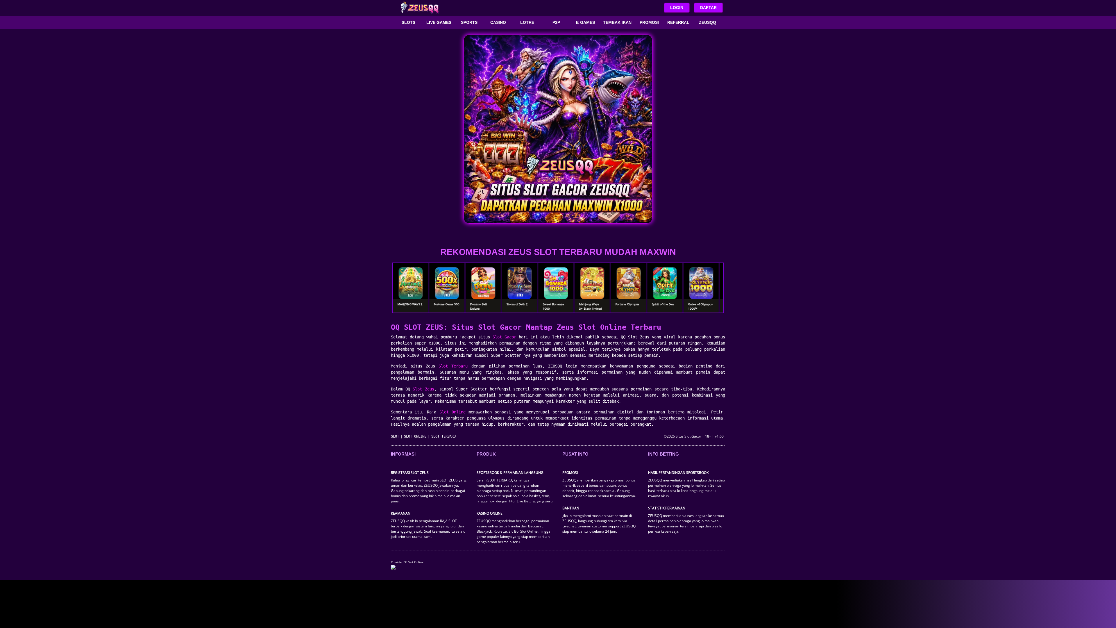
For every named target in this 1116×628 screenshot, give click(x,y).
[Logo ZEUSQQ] (420, 7)
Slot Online (452, 412)
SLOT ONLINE (415, 436)
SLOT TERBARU (443, 436)
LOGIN (676, 7)
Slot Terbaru (453, 366)
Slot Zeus (423, 389)
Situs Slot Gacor (688, 436)
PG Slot (408, 562)
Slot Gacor (504, 337)
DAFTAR (708, 7)
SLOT (395, 436)
